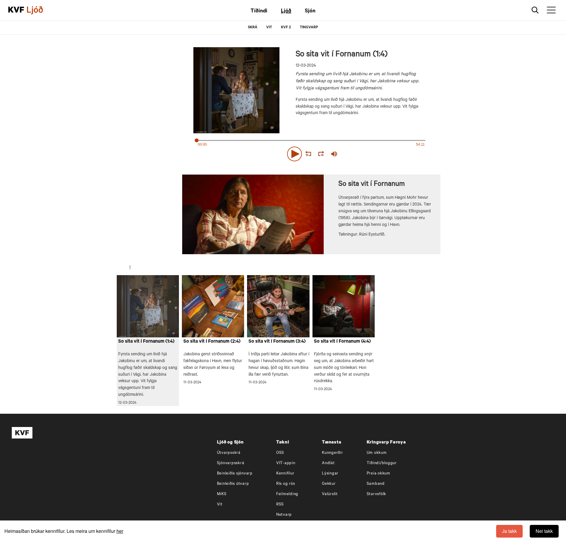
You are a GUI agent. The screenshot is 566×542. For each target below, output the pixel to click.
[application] (311, 152)
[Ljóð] (40, 10)
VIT (269, 28)
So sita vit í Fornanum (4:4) (342, 341)
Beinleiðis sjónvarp (235, 474)
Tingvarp (309, 28)
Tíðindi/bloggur (382, 463)
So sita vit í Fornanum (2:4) (212, 341)
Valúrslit (330, 494)
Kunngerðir (332, 453)
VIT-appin (285, 463)
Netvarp (284, 515)
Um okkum (377, 453)
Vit (220, 504)
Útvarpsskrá (229, 453)
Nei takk (544, 531)
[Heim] (16, 10)
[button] (294, 154)
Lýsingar (330, 474)
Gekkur (329, 484)
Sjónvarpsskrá (230, 463)
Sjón (310, 11)
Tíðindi (259, 11)
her (119, 531)
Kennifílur (285, 474)
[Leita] (535, 10)
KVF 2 (286, 28)
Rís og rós (285, 484)
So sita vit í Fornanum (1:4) (146, 341)
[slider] (361, 154)
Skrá (252, 28)
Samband (376, 484)
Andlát (328, 463)
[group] (334, 153)
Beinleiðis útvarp (233, 484)
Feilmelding (287, 494)
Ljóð (286, 11)
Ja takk (509, 531)
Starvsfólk (376, 494)
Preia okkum (378, 474)
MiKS (222, 494)
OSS (280, 453)
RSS (280, 504)
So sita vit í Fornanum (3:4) (277, 341)
